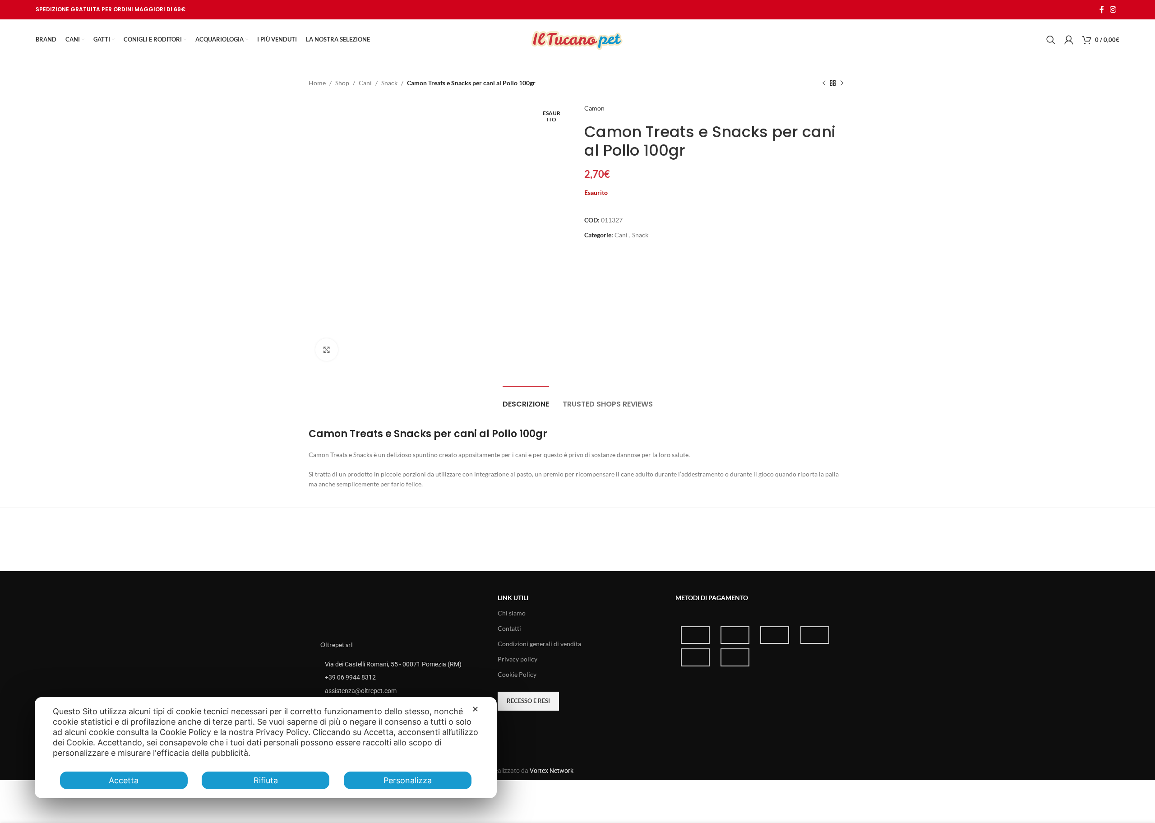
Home (317, 83)
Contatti (509, 628)
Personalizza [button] (407, 780)
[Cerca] (1051, 40)
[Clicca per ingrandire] (326, 349)
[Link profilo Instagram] (1113, 9)
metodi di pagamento (711, 597)
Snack (389, 83)
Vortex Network (551, 770)
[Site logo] (577, 39)
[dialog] (266, 747)
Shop (342, 83)
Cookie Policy (517, 674)
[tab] (526, 399)
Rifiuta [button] (266, 780)
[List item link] (400, 677)
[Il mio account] (1069, 40)
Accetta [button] (124, 780)
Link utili (513, 597)
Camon (594, 108)
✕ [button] (475, 709)
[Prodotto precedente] (823, 83)
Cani (365, 83)
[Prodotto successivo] (841, 83)
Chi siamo (512, 613)
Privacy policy (517, 659)
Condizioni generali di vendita (539, 643)
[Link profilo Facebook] (1101, 9)
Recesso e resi (528, 700)
